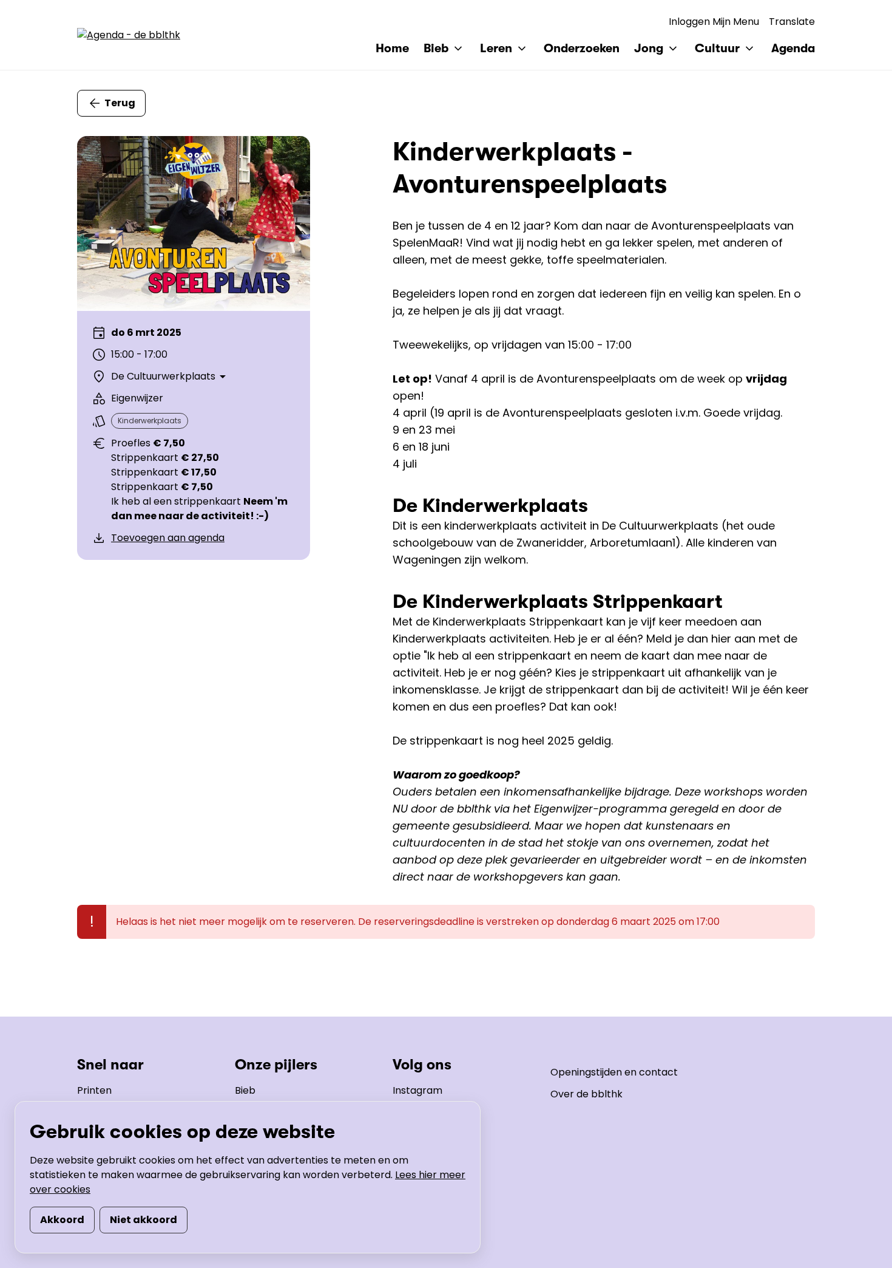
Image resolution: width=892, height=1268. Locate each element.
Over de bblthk (586, 1094)
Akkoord (62, 1220)
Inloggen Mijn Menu (714, 22)
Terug (119, 103)
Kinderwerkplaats (149, 420)
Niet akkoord (143, 1220)
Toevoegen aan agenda (168, 538)
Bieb (245, 1090)
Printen (94, 1090)
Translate (792, 22)
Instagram (417, 1090)
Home (392, 48)
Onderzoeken (582, 48)
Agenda (793, 48)
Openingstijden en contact (614, 1072)
